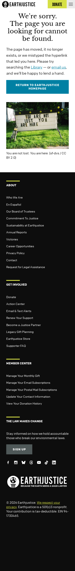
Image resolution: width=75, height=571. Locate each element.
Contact (11, 260)
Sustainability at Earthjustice (25, 225)
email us (58, 67)
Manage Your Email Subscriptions (28, 382)
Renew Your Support (19, 318)
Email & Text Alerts (18, 311)
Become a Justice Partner (23, 325)
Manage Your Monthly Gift (23, 375)
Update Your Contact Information (28, 396)
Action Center (15, 304)
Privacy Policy (15, 253)
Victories (12, 239)
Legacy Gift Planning (20, 332)
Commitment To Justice (22, 218)
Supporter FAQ (16, 345)
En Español (13, 204)
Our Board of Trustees (20, 211)
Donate (11, 297)
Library (36, 67)
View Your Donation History (24, 403)
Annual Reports (16, 232)
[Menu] (71, 4)
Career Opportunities (20, 246)
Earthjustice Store (18, 338)
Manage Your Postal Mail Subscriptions (31, 389)
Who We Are (14, 197)
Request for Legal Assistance (25, 267)
